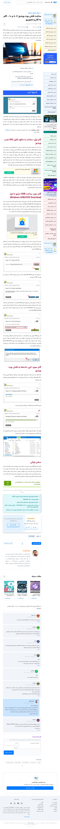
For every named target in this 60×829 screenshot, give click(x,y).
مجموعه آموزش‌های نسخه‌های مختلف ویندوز (27, 502)
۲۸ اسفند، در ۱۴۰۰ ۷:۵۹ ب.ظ (29, 672)
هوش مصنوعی (40, 806)
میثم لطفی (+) (26, 551)
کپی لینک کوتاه (7, 543)
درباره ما (55, 811)
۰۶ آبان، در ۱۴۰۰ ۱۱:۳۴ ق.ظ (31, 629)
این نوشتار (8, 130)
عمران (42, 802)
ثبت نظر (12, 525)
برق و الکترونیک (40, 807)
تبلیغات (55, 809)
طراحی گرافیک (40, 809)
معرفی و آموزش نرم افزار (34, 13)
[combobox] (29, 2)
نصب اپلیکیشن (29, 788)
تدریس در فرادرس (53, 806)
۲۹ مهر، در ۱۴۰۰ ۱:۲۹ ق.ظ (31, 642)
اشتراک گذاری (35, 543)
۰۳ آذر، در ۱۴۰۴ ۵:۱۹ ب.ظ (31, 617)
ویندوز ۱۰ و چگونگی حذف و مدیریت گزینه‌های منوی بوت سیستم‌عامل (22, 510)
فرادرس (55, 807)
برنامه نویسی (40, 804)
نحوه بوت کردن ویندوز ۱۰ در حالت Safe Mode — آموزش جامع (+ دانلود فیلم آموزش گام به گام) (21, 506)
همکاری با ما (54, 804)
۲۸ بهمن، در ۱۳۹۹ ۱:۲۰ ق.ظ (31, 721)
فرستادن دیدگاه (8, 752)
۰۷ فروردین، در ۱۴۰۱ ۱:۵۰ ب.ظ (29, 703)
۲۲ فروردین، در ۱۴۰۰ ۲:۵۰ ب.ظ (30, 685)
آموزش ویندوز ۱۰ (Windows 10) (30, 499)
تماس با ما (55, 802)
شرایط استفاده (31, 823)
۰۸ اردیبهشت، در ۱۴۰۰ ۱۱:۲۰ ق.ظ (30, 656)
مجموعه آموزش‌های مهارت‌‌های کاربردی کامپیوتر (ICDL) (25, 496)
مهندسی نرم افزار (40, 811)
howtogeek (31, 536)
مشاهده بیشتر (26, 816)
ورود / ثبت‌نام (7, 2)
